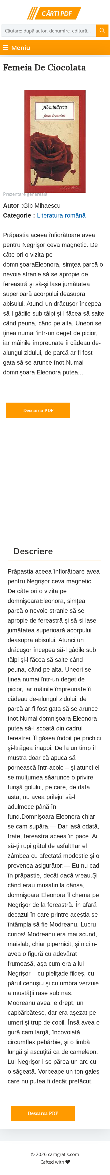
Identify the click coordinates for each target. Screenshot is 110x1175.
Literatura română (61, 215)
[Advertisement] (55, 487)
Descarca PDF (38, 410)
